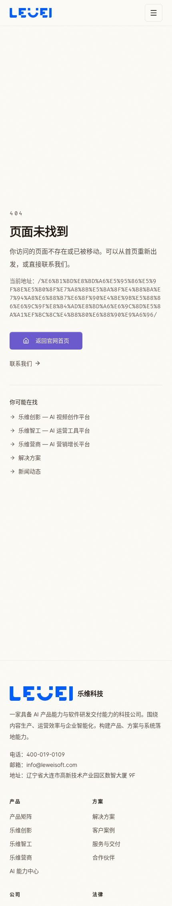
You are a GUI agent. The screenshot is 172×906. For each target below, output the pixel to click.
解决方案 (29, 457)
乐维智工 (21, 843)
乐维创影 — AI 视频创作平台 (54, 416)
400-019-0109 (45, 754)
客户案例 (103, 830)
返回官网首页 (52, 340)
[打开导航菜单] (153, 13)
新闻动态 (29, 471)
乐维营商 (21, 857)
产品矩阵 (21, 816)
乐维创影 (21, 830)
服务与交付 (106, 843)
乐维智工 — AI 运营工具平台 (54, 430)
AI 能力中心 (24, 871)
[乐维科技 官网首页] (31, 13)
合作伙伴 (103, 857)
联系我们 (21, 363)
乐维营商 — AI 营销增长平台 (54, 444)
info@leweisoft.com (51, 764)
